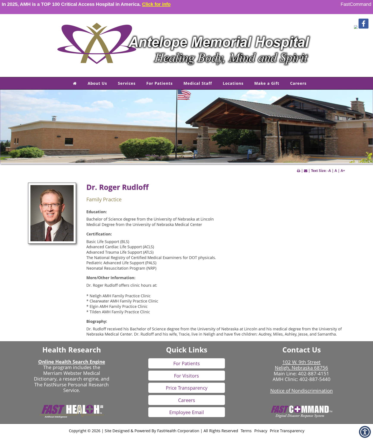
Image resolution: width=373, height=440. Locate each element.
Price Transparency (186, 387)
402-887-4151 (313, 373)
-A (329, 170)
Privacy (260, 430)
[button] (355, 27)
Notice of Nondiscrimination (301, 390)
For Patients (159, 83)
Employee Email (186, 412)
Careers (298, 83)
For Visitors (186, 375)
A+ (343, 170)
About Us (97, 83)
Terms (246, 430)
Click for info (156, 4)
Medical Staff (197, 83)
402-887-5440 (314, 379)
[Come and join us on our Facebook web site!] (363, 27)
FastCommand (356, 4)
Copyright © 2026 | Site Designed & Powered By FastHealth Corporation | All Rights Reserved (153, 430)
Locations (233, 83)
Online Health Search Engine (71, 361)
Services (127, 83)
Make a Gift (266, 83)
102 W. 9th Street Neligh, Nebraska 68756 (301, 365)
